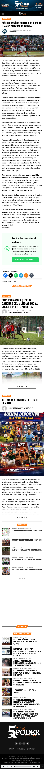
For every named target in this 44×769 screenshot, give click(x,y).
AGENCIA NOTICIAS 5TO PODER (20, 312)
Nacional (11, 749)
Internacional (21, 749)
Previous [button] (2, 5)
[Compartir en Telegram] (21, 275)
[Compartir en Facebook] (5, 275)
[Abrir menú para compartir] (26, 275)
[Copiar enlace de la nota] (31, 275)
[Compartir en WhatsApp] (16, 275)
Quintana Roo (31, 749)
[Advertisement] (22, 601)
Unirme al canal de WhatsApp (25, 260)
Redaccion (13, 31)
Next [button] (41, 5)
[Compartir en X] (10, 275)
